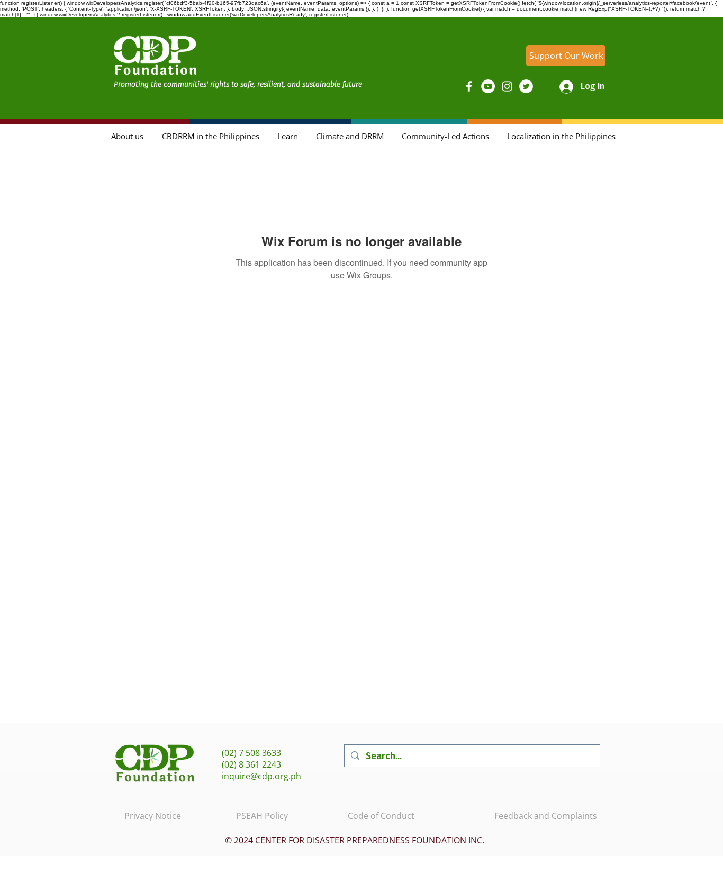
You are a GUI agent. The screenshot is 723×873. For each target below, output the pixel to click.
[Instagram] (507, 86)
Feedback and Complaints (545, 816)
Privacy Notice (152, 816)
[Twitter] (526, 86)
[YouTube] (488, 86)
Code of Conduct (381, 816)
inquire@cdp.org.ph (261, 776)
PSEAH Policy (262, 816)
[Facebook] (469, 86)
